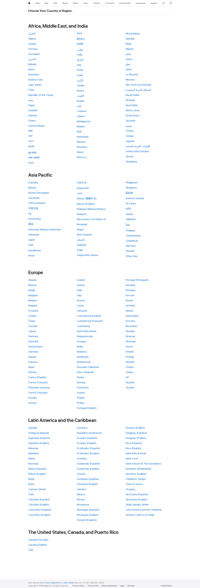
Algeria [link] (32, 38)
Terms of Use (93, 586)
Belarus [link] (32, 285)
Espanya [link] (32, 361)
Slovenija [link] (131, 341)
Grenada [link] (81, 458)
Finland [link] (130, 351)
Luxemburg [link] (83, 326)
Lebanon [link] (82, 111)
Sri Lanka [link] (131, 203)
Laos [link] (79, 193)
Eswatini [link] (32, 110)
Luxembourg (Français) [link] (90, 320)
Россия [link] (130, 295)
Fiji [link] (29, 213)
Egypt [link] (31, 105)
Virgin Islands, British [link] (137, 504)
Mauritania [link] (82, 136)
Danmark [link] (33, 336)
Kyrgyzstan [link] (83, 188)
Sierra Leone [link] (133, 110)
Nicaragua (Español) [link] (88, 509)
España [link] (32, 356)
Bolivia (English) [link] (37, 473)
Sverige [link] (130, 356)
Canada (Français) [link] (38, 539)
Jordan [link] (80, 85)
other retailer (68, 583)
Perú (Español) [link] (134, 443)
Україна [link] (130, 382)
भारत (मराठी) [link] (34, 157)
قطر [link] (128, 64)
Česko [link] (31, 320)
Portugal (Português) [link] (137, 279)
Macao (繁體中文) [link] (86, 198)
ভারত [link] (30, 135)
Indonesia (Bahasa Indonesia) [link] (44, 229)
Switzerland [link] (132, 315)
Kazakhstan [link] (34, 250)
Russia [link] (129, 300)
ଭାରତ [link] (31, 162)
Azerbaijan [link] (34, 54)
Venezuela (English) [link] (136, 499)
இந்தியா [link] (81, 38)
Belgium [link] (32, 300)
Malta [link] (80, 346)
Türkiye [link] (130, 367)
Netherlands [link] (83, 361)
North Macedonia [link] (86, 331)
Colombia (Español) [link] (39, 499)
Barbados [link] (33, 453)
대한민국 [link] (82, 182)
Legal (122, 586)
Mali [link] (79, 131)
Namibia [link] (130, 38)
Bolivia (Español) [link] (37, 468)
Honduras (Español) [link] (88, 479)
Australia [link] (33, 182)
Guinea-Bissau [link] (36, 125)
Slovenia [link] (130, 336)
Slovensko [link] (131, 326)
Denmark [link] (33, 341)
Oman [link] (129, 59)
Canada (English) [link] (37, 544)
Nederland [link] (82, 356)
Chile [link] (31, 494)
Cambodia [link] (33, 197)
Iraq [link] (79, 64)
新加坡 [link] (129, 192)
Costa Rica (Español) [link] (39, 509)
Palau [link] (80, 249)
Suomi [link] (129, 346)
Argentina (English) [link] (38, 443)
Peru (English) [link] (133, 448)
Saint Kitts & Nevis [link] (136, 453)
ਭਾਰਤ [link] (79, 33)
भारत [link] (30, 130)
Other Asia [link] (131, 256)
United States (166, 586)
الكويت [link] (80, 95)
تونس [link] (129, 125)
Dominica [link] (82, 427)
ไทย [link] (128, 224)
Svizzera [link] (130, 320)
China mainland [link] (36, 203)
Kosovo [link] (81, 300)
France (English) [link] (37, 377)
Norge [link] (80, 377)
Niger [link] (129, 43)
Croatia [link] (32, 315)
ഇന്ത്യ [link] (32, 152)
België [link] (31, 290)
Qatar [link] (129, 69)
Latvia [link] (80, 305)
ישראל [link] (80, 69)
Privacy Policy (78, 586)
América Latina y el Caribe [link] (140, 514)
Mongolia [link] (82, 224)
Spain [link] (31, 367)
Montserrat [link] (83, 504)
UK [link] (127, 377)
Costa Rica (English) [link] (39, 514)
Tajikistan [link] (131, 219)
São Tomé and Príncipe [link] (138, 84)
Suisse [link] (129, 310)
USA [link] (30, 549)
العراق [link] (80, 59)
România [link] (130, 285)
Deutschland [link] (35, 346)
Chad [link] (31, 89)
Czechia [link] (32, 326)
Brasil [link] (31, 479)
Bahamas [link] (33, 448)
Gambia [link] (32, 115)
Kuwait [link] (80, 100)
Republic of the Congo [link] (40, 95)
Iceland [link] (81, 279)
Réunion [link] (130, 79)
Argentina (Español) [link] (39, 438)
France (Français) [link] (38, 382)
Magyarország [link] (85, 336)
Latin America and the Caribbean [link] (144, 509)
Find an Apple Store (53, 583)
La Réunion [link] (132, 74)
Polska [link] (80, 402)
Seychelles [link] (132, 105)
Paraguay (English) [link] (136, 438)
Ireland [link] (80, 285)
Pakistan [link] (81, 244)
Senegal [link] (130, 100)
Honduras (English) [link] (87, 484)
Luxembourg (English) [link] (89, 315)
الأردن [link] (80, 80)
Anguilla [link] (32, 427)
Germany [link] (33, 351)
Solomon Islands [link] (135, 198)
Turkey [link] (129, 372)
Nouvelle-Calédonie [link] (88, 367)
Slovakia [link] (130, 331)
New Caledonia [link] (85, 372)
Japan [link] (31, 239)
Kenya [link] (80, 90)
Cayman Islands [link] (37, 489)
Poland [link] (80, 397)
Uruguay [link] (130, 489)
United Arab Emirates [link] (137, 151)
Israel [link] (80, 75)
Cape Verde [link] (34, 84)
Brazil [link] (31, 484)
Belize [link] (31, 458)
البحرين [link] (32, 59)
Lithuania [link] (82, 310)
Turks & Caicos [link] (134, 484)
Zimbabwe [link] (131, 161)
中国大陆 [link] (33, 208)
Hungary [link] (81, 341)
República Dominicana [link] (89, 432)
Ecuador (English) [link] (86, 443)
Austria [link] (80, 392)
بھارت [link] (80, 49)
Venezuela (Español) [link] (137, 494)
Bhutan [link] (32, 187)
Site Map (131, 586)
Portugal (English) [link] (86, 408)
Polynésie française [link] (39, 387)
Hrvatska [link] (33, 310)
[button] (163, 3)
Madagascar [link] (83, 121)
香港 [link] (30, 224)
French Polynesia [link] (37, 392)
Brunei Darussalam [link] (38, 192)
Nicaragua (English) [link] (87, 514)
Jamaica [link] (81, 489)
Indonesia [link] (33, 234)
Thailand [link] (130, 230)
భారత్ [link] (80, 43)
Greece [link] (32, 402)
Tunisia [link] (129, 135)
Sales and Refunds (109, 586)
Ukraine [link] (130, 387)
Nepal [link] (80, 229)
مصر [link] (30, 100)
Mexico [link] (81, 499)
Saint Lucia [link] (132, 458)
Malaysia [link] (81, 214)
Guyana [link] (81, 473)
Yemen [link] (129, 156)
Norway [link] (81, 382)
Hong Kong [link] (34, 218)
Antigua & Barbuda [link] (38, 432)
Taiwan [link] (129, 214)
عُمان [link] (128, 54)
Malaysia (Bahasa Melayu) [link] (91, 209)
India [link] (79, 54)
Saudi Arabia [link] (132, 95)
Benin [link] (31, 69)
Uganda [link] (130, 141)
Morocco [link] (82, 157)
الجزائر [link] (31, 33)
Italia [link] (79, 290)
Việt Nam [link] (131, 245)
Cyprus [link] (32, 331)
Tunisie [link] (130, 130)
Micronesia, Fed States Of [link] (91, 219)
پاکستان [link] (81, 239)
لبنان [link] (79, 105)
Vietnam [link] (130, 251)
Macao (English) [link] (86, 203)
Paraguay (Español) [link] (136, 432)
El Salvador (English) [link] (88, 453)
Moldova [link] (81, 351)
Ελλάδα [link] (32, 397)
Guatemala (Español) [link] (88, 463)
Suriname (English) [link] (136, 473)
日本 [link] (30, 245)
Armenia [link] (32, 48)
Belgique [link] (33, 295)
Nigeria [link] (129, 48)
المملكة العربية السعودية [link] (138, 89)
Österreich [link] (83, 387)
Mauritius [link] (82, 146)
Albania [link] (32, 279)
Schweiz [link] (130, 305)
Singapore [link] (131, 187)
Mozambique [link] (133, 33)
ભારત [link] (31, 141)
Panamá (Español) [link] (87, 519)
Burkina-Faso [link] (35, 79)
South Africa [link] (132, 115)
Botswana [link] (33, 74)
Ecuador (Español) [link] (87, 438)
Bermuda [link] (33, 463)
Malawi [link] (80, 126)
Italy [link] (79, 295)
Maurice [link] (81, 141)
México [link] (81, 494)
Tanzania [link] (130, 120)
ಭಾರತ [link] (31, 146)
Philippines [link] (132, 182)
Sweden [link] (130, 361)
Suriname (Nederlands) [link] (138, 468)
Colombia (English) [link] (38, 504)
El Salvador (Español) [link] (88, 448)
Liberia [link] (80, 116)
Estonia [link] (32, 372)
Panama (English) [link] (135, 427)
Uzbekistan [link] (132, 240)
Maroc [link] (80, 152)
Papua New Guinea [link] (87, 255)
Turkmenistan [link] (133, 235)
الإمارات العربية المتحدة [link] (138, 146)
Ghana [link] (31, 120)
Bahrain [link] (32, 64)
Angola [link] (32, 43)
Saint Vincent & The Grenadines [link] (143, 463)
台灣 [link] (128, 208)
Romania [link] (130, 290)
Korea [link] (31, 255)
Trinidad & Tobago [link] (136, 479)
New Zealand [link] (84, 234)
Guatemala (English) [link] (88, 468)
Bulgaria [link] (32, 305)
